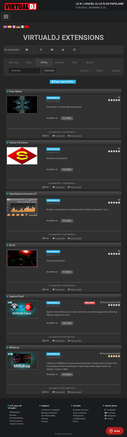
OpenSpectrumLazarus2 (23, 193)
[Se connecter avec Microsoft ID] (52, 50)
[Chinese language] (27, 26)
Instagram (111, 415)
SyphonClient (16, 296)
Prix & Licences (15, 421)
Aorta (12, 245)
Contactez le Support (50, 410)
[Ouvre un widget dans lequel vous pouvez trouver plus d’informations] (115, 431)
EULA (75, 421)
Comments (60, 136)
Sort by (84, 70)
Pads (74, 62)
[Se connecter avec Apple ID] (63, 50)
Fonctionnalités (16, 418)
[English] (5, 26)
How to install (75, 136)
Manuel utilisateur (49, 413)
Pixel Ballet (15, 91)
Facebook (110, 410)
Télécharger (14, 412)
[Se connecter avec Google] (74, 50)
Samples (59, 62)
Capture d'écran (16, 424)
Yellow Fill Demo (18, 142)
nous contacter (79, 413)
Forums (44, 421)
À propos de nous (80, 410)
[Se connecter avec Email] (27, 50)
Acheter (12, 415)
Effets (44, 62)
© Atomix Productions (63, 434)
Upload (116, 70)
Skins (29, 62)
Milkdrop (14, 347)
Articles (44, 418)
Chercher (49, 70)
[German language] (18, 26)
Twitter (109, 418)
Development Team (111, 302)
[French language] (14, 26)
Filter (100, 70)
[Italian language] (22, 26)
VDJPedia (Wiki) (48, 415)
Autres (89, 62)
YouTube (111, 413)
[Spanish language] (9, 26)
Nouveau (14, 62)
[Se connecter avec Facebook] (41, 50)
